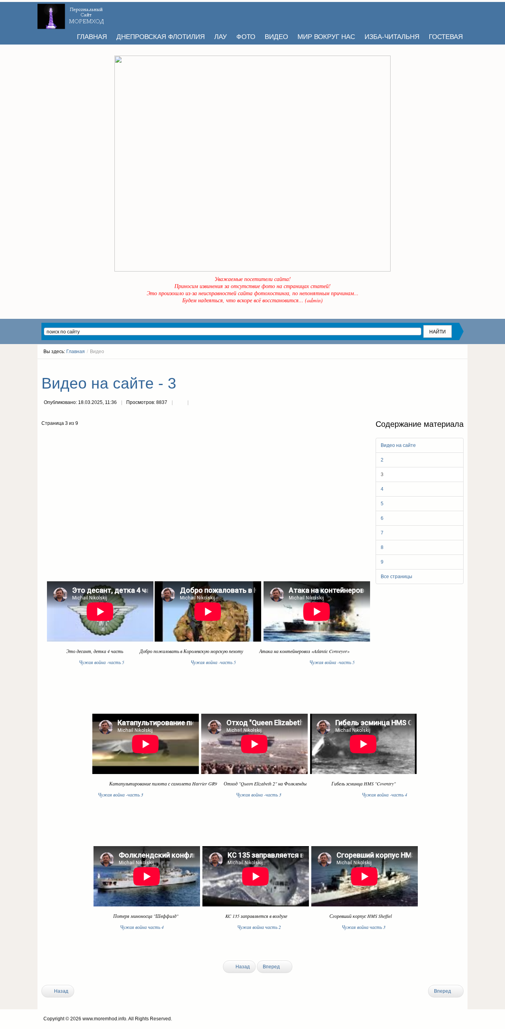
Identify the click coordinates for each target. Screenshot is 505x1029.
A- (460, 366)
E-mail (196, 403)
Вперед (272, 966)
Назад (242, 966)
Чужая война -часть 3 (120, 794)
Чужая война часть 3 (363, 927)
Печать (180, 403)
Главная (75, 351)
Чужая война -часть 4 (384, 794)
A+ (446, 366)
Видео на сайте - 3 (108, 383)
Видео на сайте (398, 445)
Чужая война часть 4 (142, 927)
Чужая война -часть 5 (135, 662)
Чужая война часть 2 (259, 927)
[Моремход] (71, 14)
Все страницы (396, 576)
